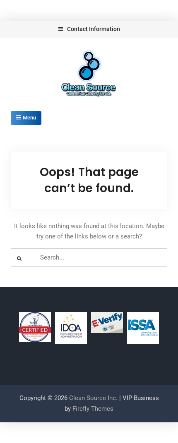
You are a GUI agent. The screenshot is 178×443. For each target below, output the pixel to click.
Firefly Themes (92, 408)
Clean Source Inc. (93, 398)
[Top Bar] (89, 29)
